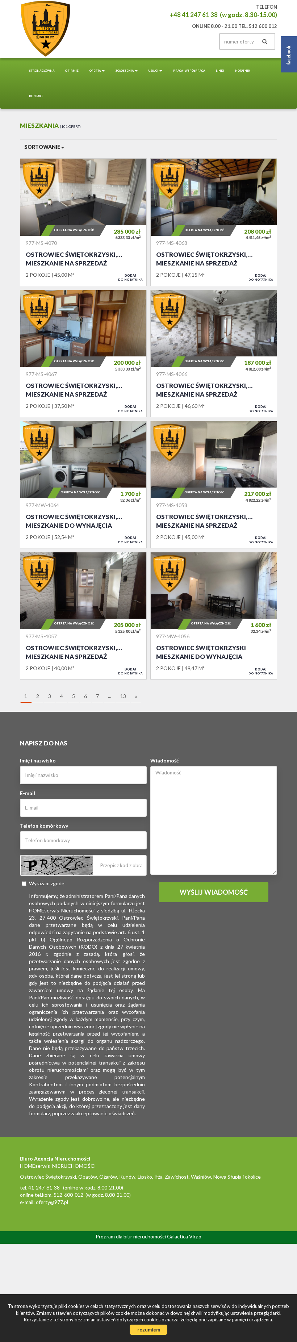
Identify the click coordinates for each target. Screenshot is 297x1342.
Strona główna (41, 70)
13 (123, 696)
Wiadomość (164, 760)
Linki (220, 70)
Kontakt (36, 96)
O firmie (72, 70)
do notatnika (130, 277)
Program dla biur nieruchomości (131, 1236)
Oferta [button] (95, 70)
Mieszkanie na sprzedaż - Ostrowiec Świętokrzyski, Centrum (83, 222)
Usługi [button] (153, 70)
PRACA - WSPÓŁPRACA (189, 70)
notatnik (242, 70)
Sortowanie (42, 147)
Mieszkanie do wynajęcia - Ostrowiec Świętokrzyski (214, 615)
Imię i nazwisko (38, 760)
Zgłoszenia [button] (125, 70)
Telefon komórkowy (44, 826)
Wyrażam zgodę (46, 883)
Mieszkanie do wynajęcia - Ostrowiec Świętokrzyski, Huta (83, 484)
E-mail (27, 793)
